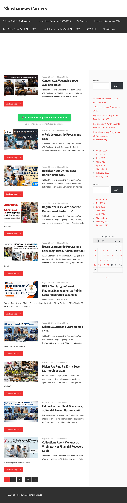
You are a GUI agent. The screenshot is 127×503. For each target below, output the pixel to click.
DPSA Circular (109, 29)
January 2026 (102, 176)
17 (95, 260)
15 (116, 255)
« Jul (107, 277)
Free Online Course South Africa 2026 (19, 29)
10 (95, 255)
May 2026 (100, 161)
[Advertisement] (63, 51)
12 (104, 255)
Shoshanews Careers (25, 8)
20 (108, 260)
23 (120, 260)
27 (108, 265)
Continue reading (12, 104)
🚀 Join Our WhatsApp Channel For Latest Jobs (44, 117)
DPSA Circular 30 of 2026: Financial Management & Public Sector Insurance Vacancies (62, 291)
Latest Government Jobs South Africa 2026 (61, 29)
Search (96, 80)
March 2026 (101, 169)
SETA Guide (92, 29)
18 (99, 260)
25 (99, 265)
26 (104, 265)
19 (104, 260)
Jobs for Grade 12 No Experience (17, 21)
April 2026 (100, 165)
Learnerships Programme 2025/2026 (54, 21)
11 (99, 255)
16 (120, 255)
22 (116, 260)
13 (108, 255)
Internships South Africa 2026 (107, 21)
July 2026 (100, 154)
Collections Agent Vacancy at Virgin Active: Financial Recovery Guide (62, 447)
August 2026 (102, 150)
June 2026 (100, 158)
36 (28, 479)
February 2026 (102, 172)
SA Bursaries (82, 21)
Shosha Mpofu (62, 77)
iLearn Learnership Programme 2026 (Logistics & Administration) (106, 136)
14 (112, 255)
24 (95, 265)
